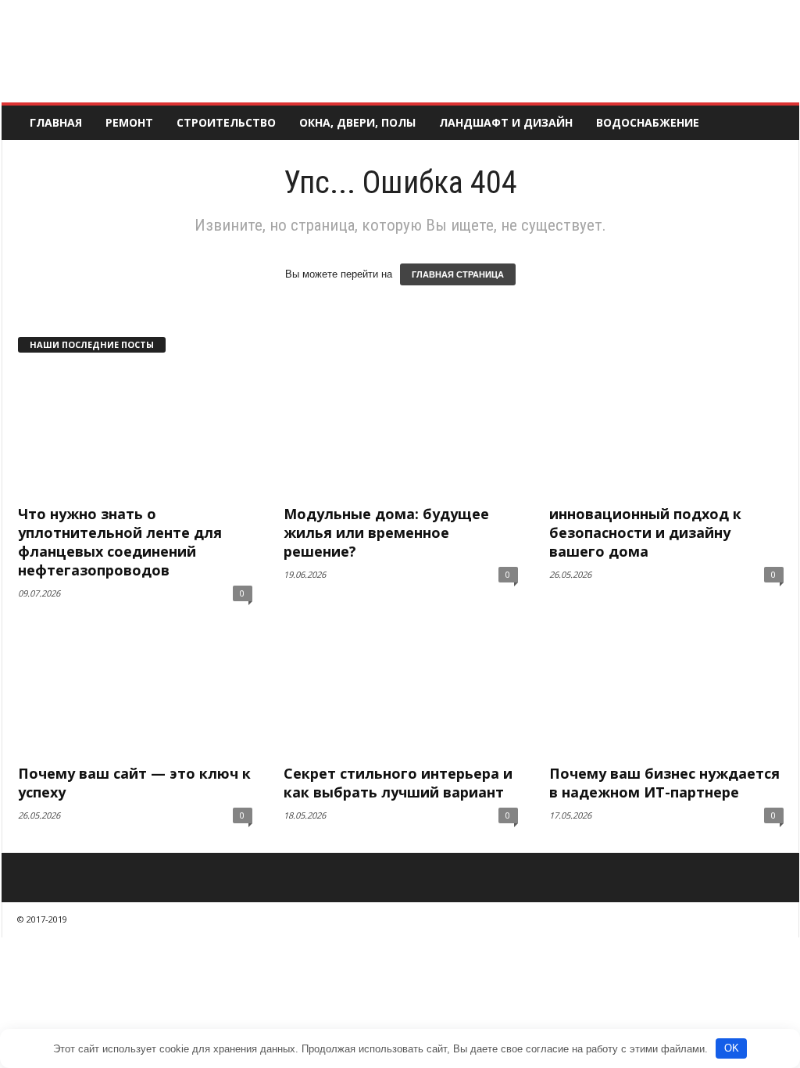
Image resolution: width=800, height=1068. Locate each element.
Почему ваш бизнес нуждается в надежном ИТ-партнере (664, 782)
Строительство (226, 122)
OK (731, 1048)
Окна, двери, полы (357, 122)
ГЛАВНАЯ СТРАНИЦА (458, 274)
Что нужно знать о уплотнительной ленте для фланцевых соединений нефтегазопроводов (120, 541)
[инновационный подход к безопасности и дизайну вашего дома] (666, 432)
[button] (776, 123)
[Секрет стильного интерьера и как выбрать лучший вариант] (401, 691)
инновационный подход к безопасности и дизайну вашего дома (645, 532)
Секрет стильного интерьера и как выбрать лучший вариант (398, 782)
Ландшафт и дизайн (506, 122)
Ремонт (129, 122)
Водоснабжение (647, 122)
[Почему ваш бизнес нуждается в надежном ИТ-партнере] (666, 691)
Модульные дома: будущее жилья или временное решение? (386, 532)
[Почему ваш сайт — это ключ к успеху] (135, 691)
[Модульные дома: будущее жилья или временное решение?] (401, 432)
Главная (56, 122)
